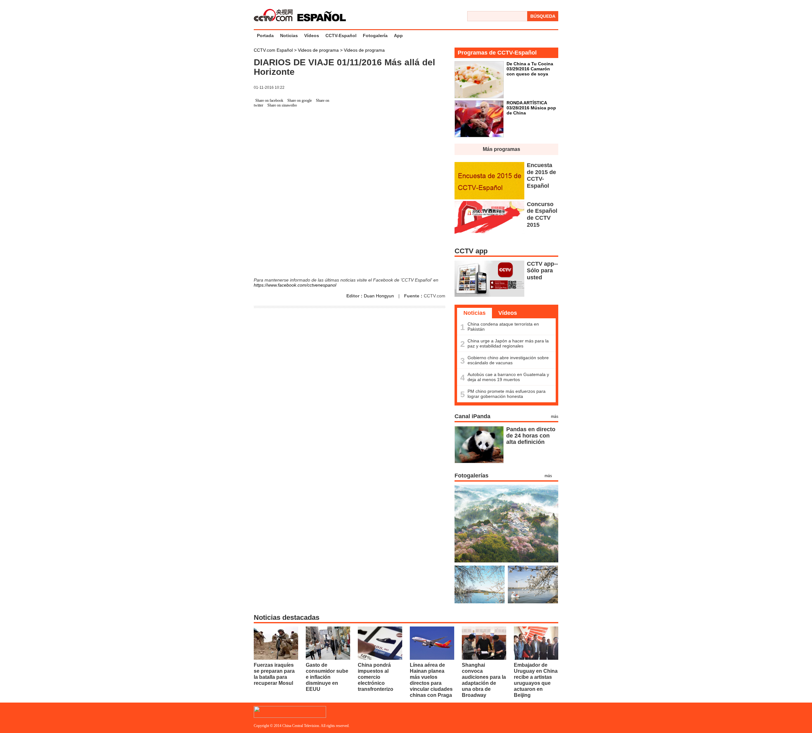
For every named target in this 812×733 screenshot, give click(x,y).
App (398, 35)
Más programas (501, 149)
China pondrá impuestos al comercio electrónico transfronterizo (375, 677)
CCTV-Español (341, 35)
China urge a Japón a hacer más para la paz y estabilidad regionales (508, 343)
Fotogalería (375, 35)
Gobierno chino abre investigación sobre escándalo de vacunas (508, 360)
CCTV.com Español (274, 50)
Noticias (289, 35)
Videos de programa (319, 50)
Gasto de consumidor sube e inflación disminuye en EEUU (327, 677)
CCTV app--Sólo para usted (542, 271)
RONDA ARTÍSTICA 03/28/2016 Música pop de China (531, 107)
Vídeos (311, 35)
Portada (265, 35)
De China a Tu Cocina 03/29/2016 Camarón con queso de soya (530, 68)
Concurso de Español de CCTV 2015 (542, 214)
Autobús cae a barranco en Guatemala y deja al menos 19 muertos (508, 377)
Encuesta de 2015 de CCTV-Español (541, 175)
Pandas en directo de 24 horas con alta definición (530, 435)
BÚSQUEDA (542, 16)
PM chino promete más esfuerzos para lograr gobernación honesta (507, 394)
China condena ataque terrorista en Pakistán (503, 326)
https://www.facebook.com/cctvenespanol (295, 285)
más (554, 416)
